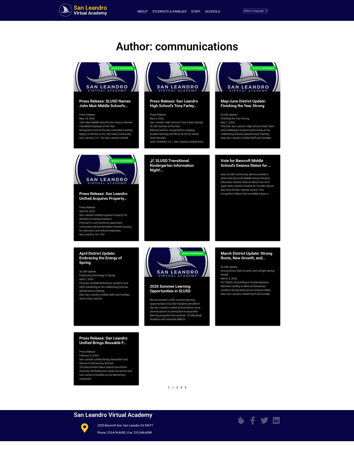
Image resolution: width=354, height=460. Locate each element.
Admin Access (271, 430)
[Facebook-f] (252, 420)
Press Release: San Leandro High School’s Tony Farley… (174, 103)
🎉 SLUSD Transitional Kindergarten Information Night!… (172, 165)
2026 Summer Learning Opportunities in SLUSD (170, 288)
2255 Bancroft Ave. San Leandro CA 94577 (125, 425)
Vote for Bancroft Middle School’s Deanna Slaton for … (246, 163)
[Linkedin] (276, 420)
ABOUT (142, 11)
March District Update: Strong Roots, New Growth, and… (246, 255)
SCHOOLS (212, 11)
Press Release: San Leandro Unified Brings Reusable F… (103, 340)
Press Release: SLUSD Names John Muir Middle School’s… (105, 103)
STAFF (195, 11)
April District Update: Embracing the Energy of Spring (100, 258)
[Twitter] (264, 420)
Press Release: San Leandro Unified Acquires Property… (103, 196)
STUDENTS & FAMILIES (169, 11)
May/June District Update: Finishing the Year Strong (243, 103)
